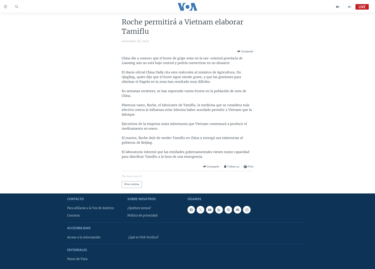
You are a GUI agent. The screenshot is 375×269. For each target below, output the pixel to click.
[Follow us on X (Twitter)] (200, 209)
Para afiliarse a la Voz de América (90, 208)
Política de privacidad (142, 215)
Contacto (73, 215)
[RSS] (219, 209)
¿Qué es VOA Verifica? (143, 237)
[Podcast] (228, 209)
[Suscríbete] (237, 209)
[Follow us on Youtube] (209, 209)
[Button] (245, 51)
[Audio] (349, 7)
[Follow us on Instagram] (246, 209)
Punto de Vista (77, 259)
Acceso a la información (84, 237)
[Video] (338, 7)
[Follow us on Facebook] (191, 209)
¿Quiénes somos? (139, 208)
